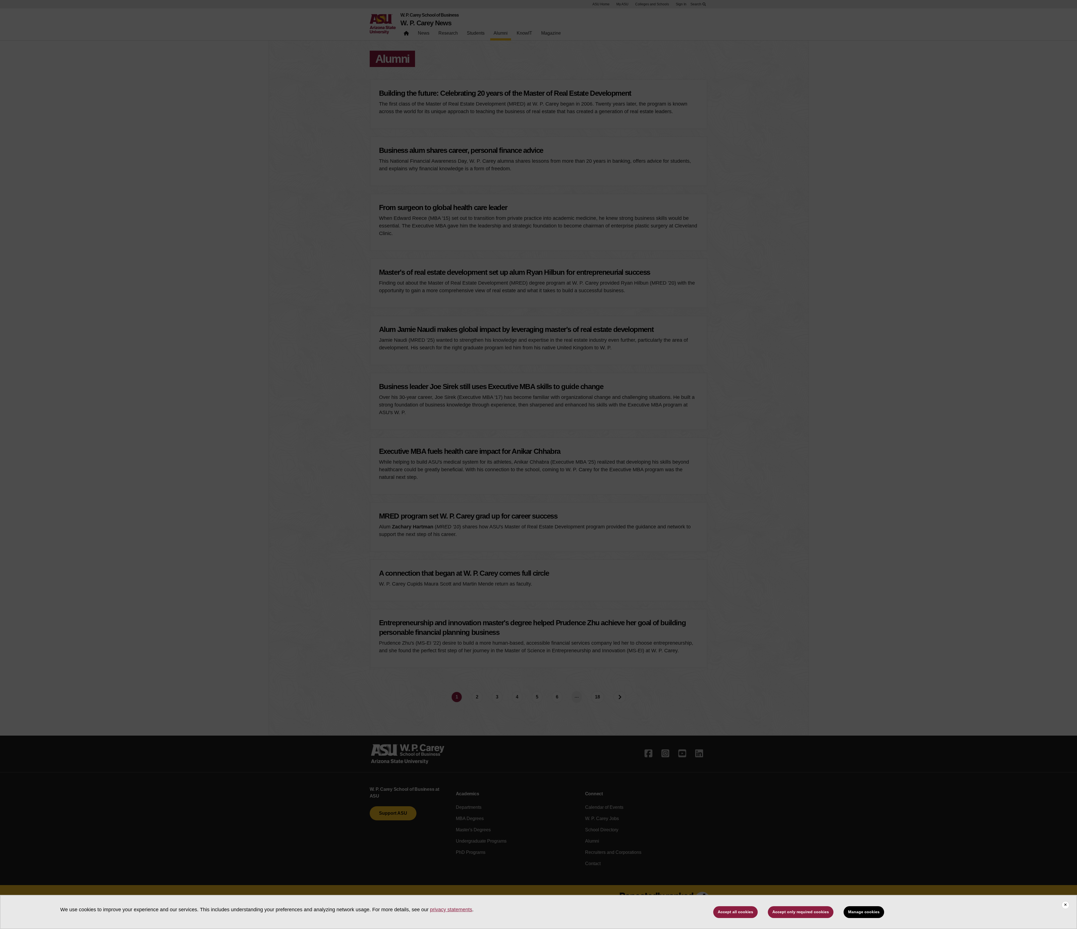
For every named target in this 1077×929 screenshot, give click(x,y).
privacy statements (451, 909)
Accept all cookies (735, 912)
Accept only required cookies (800, 912)
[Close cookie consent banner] (1065, 905)
